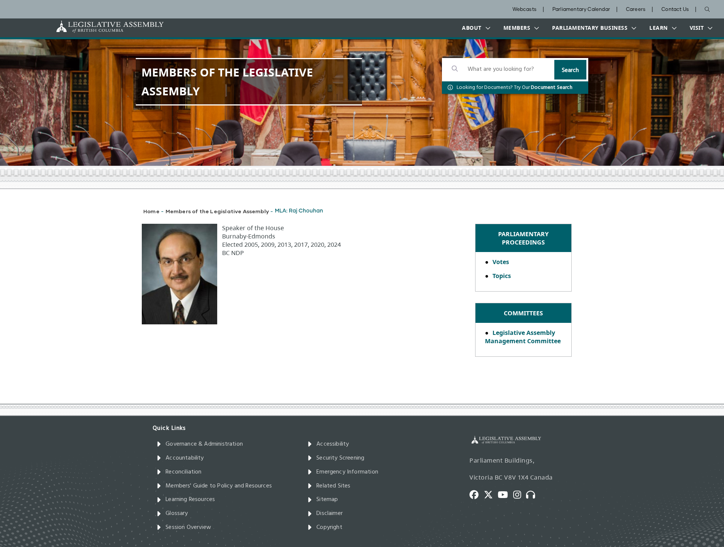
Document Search (551, 87)
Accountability (185, 458)
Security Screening (340, 458)
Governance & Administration (204, 444)
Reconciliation (184, 472)
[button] (474, 28)
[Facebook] (476, 494)
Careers (636, 9)
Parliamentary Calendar (581, 9)
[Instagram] (519, 494)
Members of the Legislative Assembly (217, 211)
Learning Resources (190, 499)
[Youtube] (505, 494)
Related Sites (333, 486)
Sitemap (327, 499)
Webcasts (524, 9)
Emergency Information (347, 472)
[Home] (86, 26)
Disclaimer (329, 513)
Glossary (177, 513)
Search (570, 70)
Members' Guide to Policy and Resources (219, 486)
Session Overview (188, 527)
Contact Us (675, 9)
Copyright (329, 527)
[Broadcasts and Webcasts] (533, 494)
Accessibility (332, 444)
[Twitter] (491, 494)
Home (151, 211)
